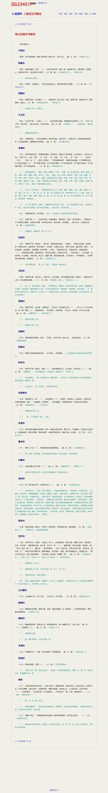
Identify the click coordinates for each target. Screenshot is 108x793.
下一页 (28, 24)
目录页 (23, 24)
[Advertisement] (54, 772)
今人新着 (92, 14)
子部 (75, 14)
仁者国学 (17, 13)
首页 (60, 14)
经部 (65, 14)
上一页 (17, 24)
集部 (80, 14)
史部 (70, 14)
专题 (86, 14)
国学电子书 (42, 3)
